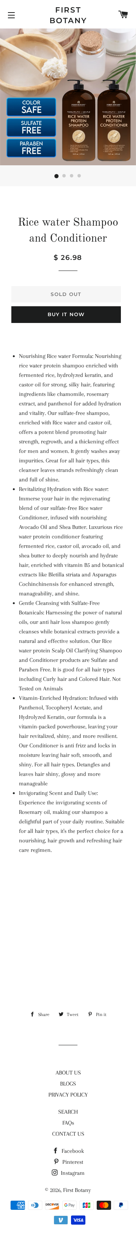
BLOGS (68, 1083)
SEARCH (68, 1111)
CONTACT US (68, 1133)
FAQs (68, 1122)
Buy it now (66, 314)
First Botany (68, 15)
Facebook (72, 1150)
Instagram (72, 1173)
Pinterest (72, 1162)
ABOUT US (68, 1072)
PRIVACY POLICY (68, 1094)
